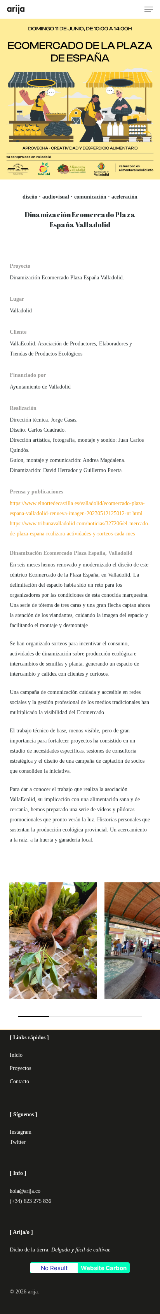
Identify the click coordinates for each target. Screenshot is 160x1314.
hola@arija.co (25, 1191)
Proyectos (20, 1068)
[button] (148, 9)
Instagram (20, 1132)
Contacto (19, 1081)
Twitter (18, 1142)
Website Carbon (104, 1268)
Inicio (16, 1055)
